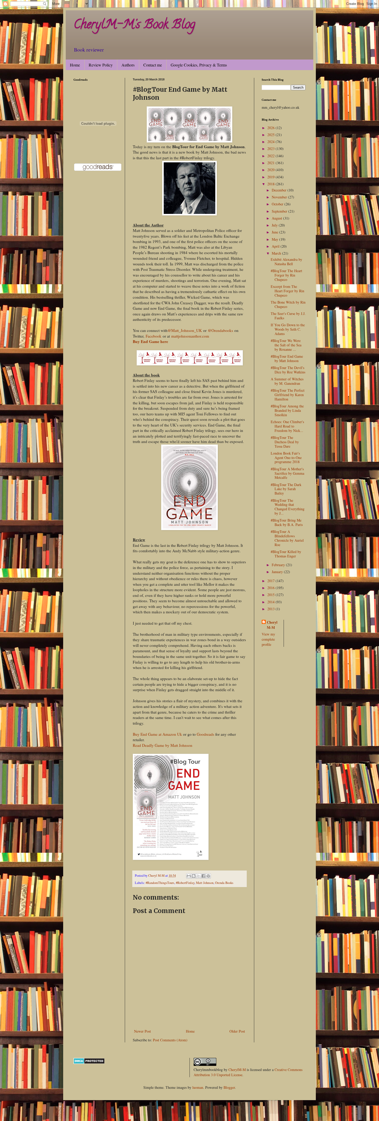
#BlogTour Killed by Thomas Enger (286, 553)
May (275, 239)
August (277, 218)
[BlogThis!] (193, 876)
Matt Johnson (204, 883)
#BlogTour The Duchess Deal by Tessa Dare (285, 442)
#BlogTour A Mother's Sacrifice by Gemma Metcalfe (287, 473)
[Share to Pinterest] (208, 876)
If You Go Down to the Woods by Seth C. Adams (288, 329)
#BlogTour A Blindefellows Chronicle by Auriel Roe (287, 538)
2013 (271, 608)
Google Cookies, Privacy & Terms (199, 65)
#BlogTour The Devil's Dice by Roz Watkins (288, 369)
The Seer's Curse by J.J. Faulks (288, 315)
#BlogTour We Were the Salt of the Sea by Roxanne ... (286, 345)
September (280, 211)
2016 (271, 587)
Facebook (153, 336)
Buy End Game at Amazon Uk (157, 734)
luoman (197, 1087)
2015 (271, 594)
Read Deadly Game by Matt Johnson (162, 745)
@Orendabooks (220, 330)
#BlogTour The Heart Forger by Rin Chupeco (286, 275)
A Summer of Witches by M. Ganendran (287, 381)
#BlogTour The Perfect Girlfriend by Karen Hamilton (287, 394)
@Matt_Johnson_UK (185, 330)
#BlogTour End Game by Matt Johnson (287, 358)
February (279, 564)
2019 (271, 176)
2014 (271, 601)
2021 (271, 162)
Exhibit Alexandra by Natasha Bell (286, 261)
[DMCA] (89, 1062)
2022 (271, 155)
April (276, 246)
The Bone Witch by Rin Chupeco (288, 304)
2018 (271, 183)
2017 (271, 580)
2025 (271, 134)
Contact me (152, 65)
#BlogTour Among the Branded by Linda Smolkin (287, 410)
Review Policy (101, 65)
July (275, 225)
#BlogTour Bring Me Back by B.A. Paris (287, 522)
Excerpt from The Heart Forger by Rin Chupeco (287, 291)
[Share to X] (198, 876)
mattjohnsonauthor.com (190, 336)
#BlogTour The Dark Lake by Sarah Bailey (286, 489)
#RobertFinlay (185, 883)
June (275, 232)
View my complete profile (268, 639)
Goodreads (205, 734)
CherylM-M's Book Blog (134, 25)
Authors (128, 65)
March (277, 253)
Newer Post (142, 1031)
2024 (271, 141)
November (280, 197)
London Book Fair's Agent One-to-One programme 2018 (286, 457)
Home (75, 65)
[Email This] (188, 876)
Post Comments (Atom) (170, 1040)
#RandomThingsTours (160, 883)
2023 (271, 148)
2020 (271, 169)
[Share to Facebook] (203, 876)
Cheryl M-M (272, 625)
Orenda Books (224, 883)
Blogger (229, 1087)
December (279, 190)
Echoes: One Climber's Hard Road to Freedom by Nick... (287, 426)
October (278, 204)
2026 (271, 127)
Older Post (237, 1031)
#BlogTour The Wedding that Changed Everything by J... (287, 507)
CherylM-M (237, 1069)
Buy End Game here (150, 341)
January (278, 571)
